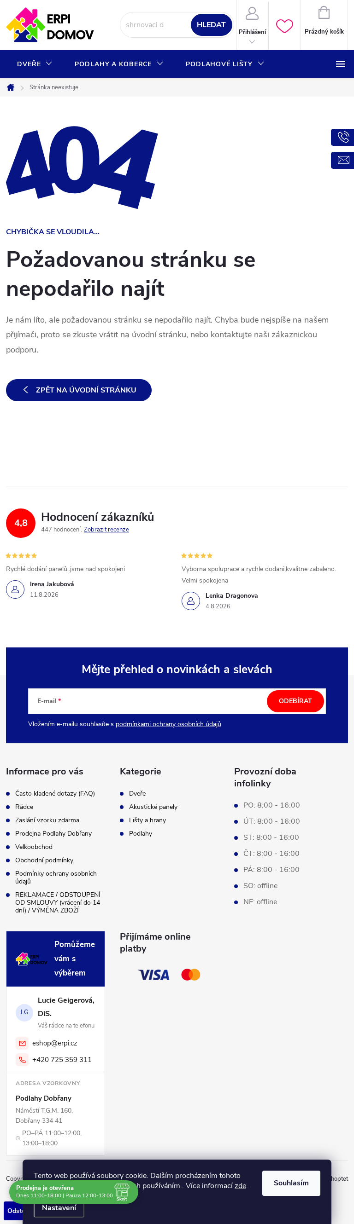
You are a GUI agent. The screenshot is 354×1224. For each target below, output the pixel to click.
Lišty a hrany (147, 820)
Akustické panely (153, 807)
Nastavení (59, 1208)
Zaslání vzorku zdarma (47, 820)
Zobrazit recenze (106, 529)
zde (240, 1186)
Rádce (24, 807)
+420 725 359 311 (62, 1059)
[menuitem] (35, 64)
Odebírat (295, 701)
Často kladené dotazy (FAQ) (55, 793)
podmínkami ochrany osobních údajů (168, 724)
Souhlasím (291, 1183)
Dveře (137, 793)
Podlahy (140, 833)
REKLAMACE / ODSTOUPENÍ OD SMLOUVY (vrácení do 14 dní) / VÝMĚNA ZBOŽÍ (57, 902)
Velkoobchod (34, 847)
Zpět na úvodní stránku (86, 390)
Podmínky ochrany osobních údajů (56, 877)
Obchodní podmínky (44, 860)
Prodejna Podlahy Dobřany (53, 833)
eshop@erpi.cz (54, 1043)
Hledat (211, 25)
